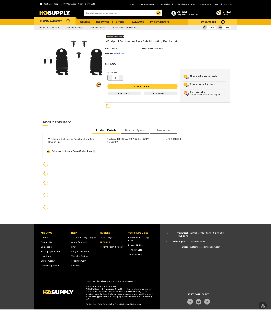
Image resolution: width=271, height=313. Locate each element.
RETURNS (105, 242)
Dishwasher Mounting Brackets (124, 27)
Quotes (132, 4)
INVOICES (105, 233)
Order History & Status (184, 4)
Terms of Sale (135, 250)
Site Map (75, 265)
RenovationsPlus (148, 4)
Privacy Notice (135, 245)
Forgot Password (80, 251)
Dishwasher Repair (97, 27)
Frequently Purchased (209, 4)
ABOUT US (46, 233)
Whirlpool (119, 53)
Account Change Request (84, 237)
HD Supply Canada (50, 251)
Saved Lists (165, 4)
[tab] (106, 130)
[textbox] (115, 78)
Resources (102, 22)
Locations (46, 256)
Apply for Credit (79, 242)
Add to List (124, 93)
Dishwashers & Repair (74, 27)
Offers (120, 22)
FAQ (73, 247)
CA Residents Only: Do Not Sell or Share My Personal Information (113, 304)
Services (84, 22)
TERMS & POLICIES (138, 233)
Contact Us (46, 242)
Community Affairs (50, 265)
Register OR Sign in (187, 14)
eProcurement (78, 261)
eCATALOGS (137, 22)
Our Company (48, 261)
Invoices (227, 4)
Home (42, 27)
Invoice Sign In (107, 237)
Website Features (80, 256)
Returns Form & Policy (111, 247)
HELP (74, 233)
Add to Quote (161, 93)
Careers (45, 237)
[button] (158, 12)
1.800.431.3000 (197, 241)
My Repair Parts (159, 22)
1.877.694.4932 (197, 233)
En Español (46, 247)
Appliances (55, 27)
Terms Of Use (135, 254)
